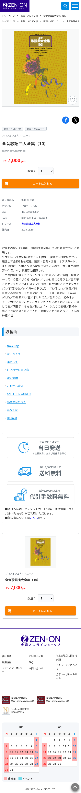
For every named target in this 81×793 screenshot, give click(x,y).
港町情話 (12, 378)
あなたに (12, 410)
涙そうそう (14, 354)
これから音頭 (15, 386)
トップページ (8, 15)
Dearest (12, 418)
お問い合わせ (36, 668)
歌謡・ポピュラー (52, 21)
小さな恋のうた (16, 402)
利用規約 (6, 662)
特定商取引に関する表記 (66, 657)
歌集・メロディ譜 (29, 15)
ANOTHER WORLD (19, 394)
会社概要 (6, 656)
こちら (34, 518)
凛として (12, 362)
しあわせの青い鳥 (18, 370)
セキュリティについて (66, 667)
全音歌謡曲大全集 (30, 223)
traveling (13, 346)
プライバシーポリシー (12, 670)
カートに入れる (42, 183)
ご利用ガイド (36, 656)
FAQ (31, 662)
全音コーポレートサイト (66, 676)
